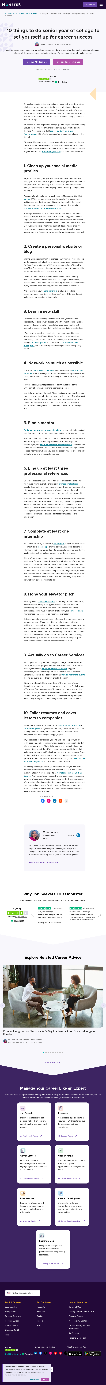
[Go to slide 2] (46, 1052)
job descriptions (39, 342)
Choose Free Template (68, 62)
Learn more (34, 1379)
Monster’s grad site (51, 151)
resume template (32, 728)
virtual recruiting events (73, 675)
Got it (45, 1379)
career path (59, 543)
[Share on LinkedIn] (54, 801)
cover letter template (69, 725)
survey (27, 199)
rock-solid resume (46, 601)
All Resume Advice (65, 1136)
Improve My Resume (36, 62)
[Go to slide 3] (48, 1052)
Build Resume (90, 5)
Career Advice (11, 13)
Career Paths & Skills (28, 13)
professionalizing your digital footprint (42, 208)
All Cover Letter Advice (29, 1178)
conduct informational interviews (56, 444)
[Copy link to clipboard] (66, 801)
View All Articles (53, 1062)
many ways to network (43, 370)
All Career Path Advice (67, 1178)
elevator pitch (76, 611)
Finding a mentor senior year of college (42, 430)
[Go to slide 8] (60, 1052)
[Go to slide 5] (53, 1052)
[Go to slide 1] (43, 1052)
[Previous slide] (2, 1005)
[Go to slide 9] (62, 1052)
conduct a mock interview (54, 668)
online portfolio (49, 291)
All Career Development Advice (71, 1221)
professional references (70, 484)
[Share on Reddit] (60, 801)
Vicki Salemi (48, 44)
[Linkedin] (78, 835)
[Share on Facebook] (43, 801)
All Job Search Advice (29, 1136)
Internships (43, 547)
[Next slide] (103, 1005)
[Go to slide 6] (55, 1052)
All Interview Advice (28, 1221)
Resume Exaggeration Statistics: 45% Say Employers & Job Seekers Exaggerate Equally (50, 1033)
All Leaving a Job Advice (49, 1264)
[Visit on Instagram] (49, 801)
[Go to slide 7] (57, 1052)
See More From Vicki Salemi (43, 862)
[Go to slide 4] (50, 1052)
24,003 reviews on (13, 1354)
